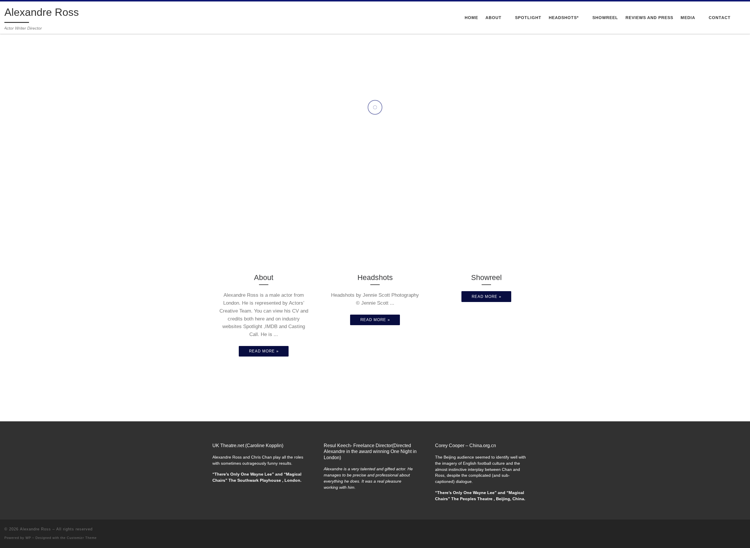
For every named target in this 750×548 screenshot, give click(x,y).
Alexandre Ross (35, 529)
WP (28, 537)
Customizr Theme (82, 537)
